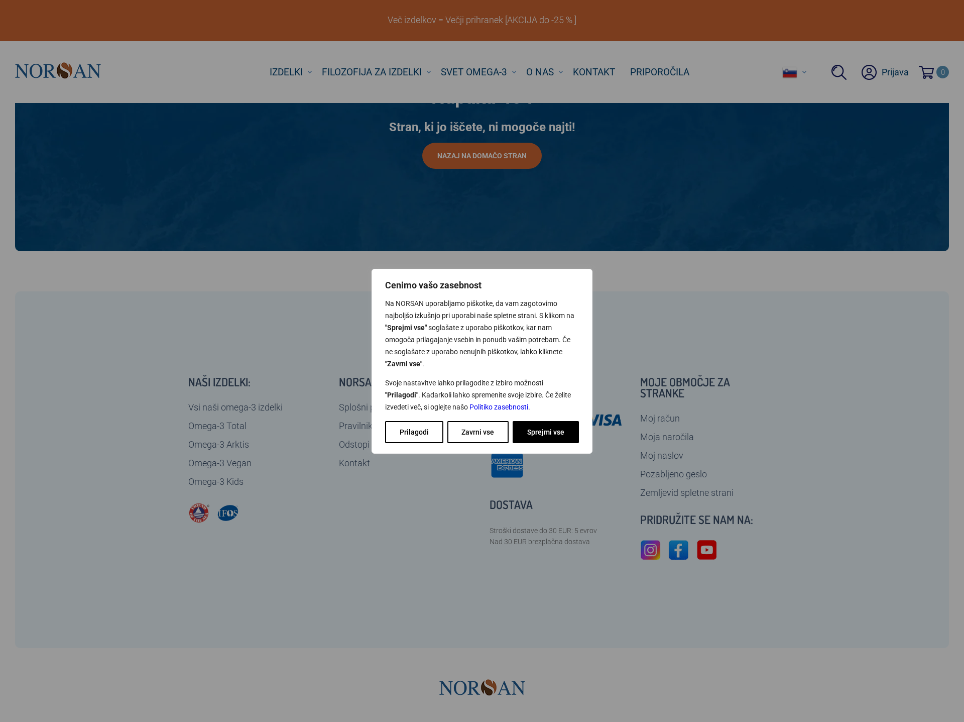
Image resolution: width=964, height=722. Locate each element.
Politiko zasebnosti (498, 407)
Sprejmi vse (545, 432)
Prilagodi (414, 432)
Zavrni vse (477, 432)
